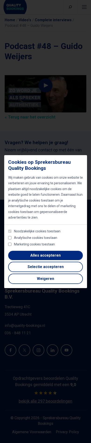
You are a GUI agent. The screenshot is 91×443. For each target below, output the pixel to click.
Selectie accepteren (46, 267)
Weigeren (45, 278)
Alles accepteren (45, 255)
